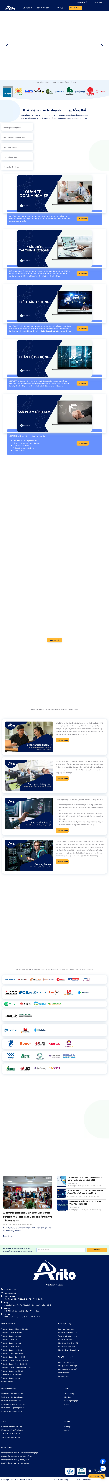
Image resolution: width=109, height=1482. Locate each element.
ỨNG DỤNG (27, 8)
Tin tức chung (96, 1210)
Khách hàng (17, 1224)
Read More (7, 1236)
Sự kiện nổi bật (27, 1224)
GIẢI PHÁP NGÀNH (44, 8)
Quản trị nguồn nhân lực (76, 1186)
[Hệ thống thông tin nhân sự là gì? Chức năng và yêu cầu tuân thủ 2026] (61, 1181)
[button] (1, 91)
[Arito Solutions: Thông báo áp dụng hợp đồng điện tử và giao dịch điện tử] (61, 1193)
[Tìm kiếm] (84, 8)
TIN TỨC (60, 8)
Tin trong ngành (89, 1186)
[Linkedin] (90, 1471)
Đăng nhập (98, 2)
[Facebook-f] (95, 1471)
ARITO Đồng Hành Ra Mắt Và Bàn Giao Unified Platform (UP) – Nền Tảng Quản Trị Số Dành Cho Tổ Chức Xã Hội (27, 1217)
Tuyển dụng (81, 2)
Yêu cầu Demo (75, 8)
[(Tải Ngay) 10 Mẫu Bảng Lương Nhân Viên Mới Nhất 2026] (62, 1205)
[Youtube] (100, 1471)
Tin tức (98, 1186)
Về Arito (97, 1196)
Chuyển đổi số (88, 1196)
